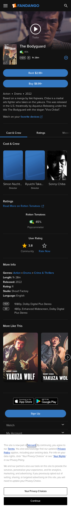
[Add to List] (66, 58)
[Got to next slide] (67, 357)
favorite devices (30, 116)
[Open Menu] (5, 5)
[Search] (65, 5)
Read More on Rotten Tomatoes (21, 206)
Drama (27, 272)
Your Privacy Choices (35, 491)
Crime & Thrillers (44, 272)
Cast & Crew (13, 132)
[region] (35, 470)
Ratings (41, 132)
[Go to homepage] (26, 5)
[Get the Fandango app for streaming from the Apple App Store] (23, 402)
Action (17, 272)
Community (27, 251)
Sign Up (35, 413)
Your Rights (59, 456)
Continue (35, 500)
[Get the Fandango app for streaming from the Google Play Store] (46, 402)
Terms (11, 448)
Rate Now (44, 251)
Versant (31, 445)
